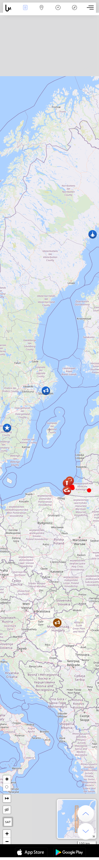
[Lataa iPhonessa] (31, 853)
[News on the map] (10, 8)
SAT (8, 822)
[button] (73, 488)
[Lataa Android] (69, 853)
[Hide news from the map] (7, 810)
